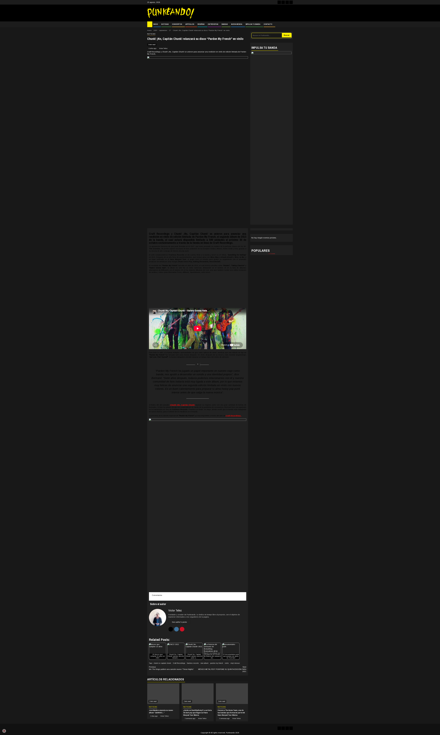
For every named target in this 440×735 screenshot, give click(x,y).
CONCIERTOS (177, 24)
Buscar (287, 35)
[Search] (291, 24)
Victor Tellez (163, 48)
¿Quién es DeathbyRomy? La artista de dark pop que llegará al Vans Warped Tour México (197, 712)
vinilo (227, 663)
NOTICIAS (165, 24)
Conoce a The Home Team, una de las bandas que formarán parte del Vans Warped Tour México (231, 712)
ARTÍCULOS (189, 24)
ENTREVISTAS (213, 24)
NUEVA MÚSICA (236, 24)
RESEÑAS (201, 24)
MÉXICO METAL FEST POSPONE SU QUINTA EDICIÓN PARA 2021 (222, 669)
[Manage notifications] (4, 731)
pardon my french (216, 663)
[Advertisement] (245, 13)
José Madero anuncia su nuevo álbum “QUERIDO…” (161, 711)
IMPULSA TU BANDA (253, 24)
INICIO (155, 24)
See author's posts (179, 622)
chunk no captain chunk (162, 663)
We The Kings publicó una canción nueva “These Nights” (171, 668)
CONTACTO (268, 24)
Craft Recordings (179, 663)
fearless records (193, 663)
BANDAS (225, 24)
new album (205, 663)
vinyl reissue (235, 663)
